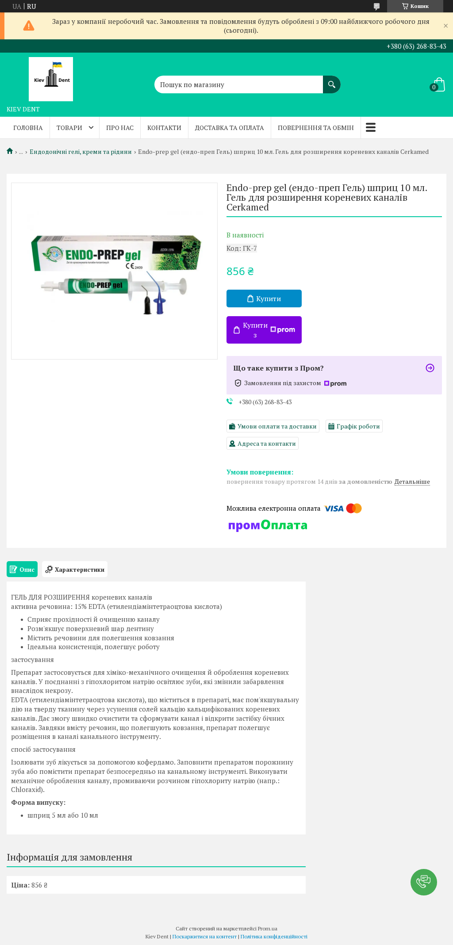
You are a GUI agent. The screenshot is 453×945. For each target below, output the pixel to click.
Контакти (164, 127)
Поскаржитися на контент (205, 936)
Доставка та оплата (229, 127)
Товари (69, 127)
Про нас (120, 127)
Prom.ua (267, 928)
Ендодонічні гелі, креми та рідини (81, 152)
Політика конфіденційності (274, 936)
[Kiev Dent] (51, 77)
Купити (268, 298)
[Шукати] (332, 80)
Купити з (255, 330)
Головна (28, 127)
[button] (424, 882)
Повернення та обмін (316, 127)
